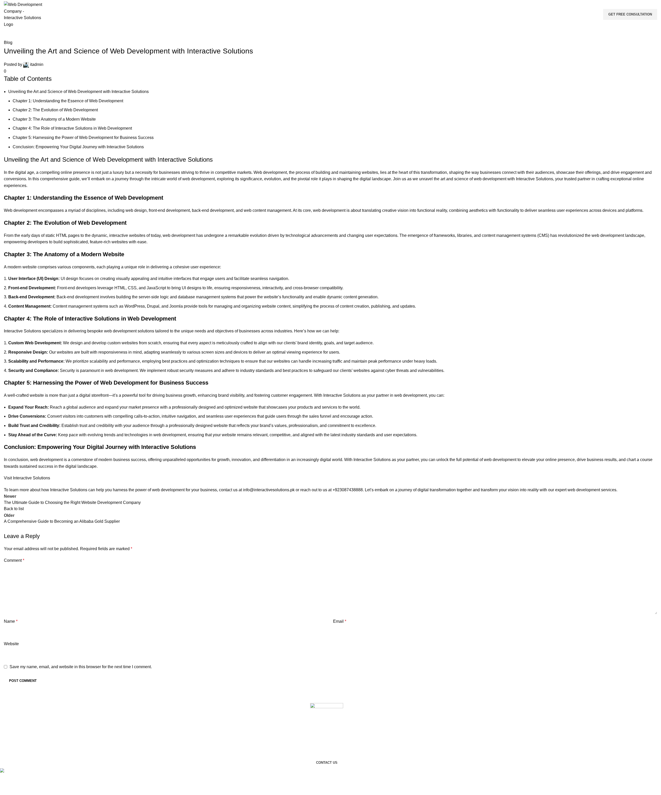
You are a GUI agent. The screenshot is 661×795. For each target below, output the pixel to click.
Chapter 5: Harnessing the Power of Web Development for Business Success (83, 137)
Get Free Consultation (630, 14)
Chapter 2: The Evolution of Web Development (55, 110)
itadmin (36, 64)
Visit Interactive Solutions (27, 478)
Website (11, 644)
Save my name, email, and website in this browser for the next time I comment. (81, 667)
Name (11, 621)
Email (339, 621)
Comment (14, 560)
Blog (8, 42)
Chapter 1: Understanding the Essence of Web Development (68, 101)
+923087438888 (348, 490)
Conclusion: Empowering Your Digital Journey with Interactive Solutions (78, 147)
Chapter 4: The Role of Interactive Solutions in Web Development (72, 128)
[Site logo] (23, 14)
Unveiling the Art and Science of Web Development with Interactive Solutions (78, 91)
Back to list (14, 508)
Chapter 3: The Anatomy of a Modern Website (54, 119)
